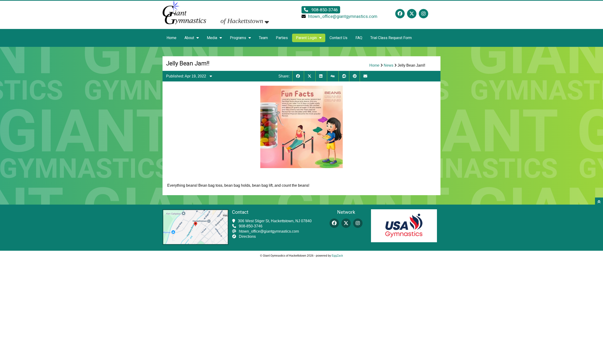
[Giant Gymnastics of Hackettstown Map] (195, 244)
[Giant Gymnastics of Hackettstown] (184, 26)
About (189, 38)
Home (171, 38)
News (388, 65)
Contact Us (338, 38)
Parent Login (306, 38)
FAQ (358, 38)
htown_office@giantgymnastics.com (342, 16)
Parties (282, 38)
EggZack (337, 255)
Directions (247, 236)
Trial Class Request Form (391, 38)
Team (263, 38)
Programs (238, 38)
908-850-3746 (324, 9)
